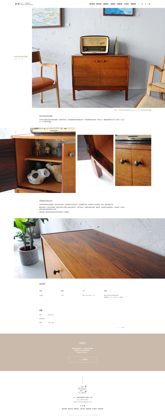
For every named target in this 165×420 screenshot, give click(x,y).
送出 (123, 327)
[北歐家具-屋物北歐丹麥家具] (24, 4)
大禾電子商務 (94, 415)
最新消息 (99, 4)
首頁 (115, 110)
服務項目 (105, 4)
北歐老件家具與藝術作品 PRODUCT (127, 110)
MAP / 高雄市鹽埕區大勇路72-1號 (82, 397)
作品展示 (126, 4)
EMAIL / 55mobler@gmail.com (82, 402)
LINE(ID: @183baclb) (114, 297)
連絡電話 (42, 318)
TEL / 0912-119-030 (82, 399)
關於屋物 (92, 4)
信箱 (40, 322)
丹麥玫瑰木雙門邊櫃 (145, 110)
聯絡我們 (133, 4)
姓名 (40, 314)
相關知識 (119, 4)
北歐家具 (112, 4)
